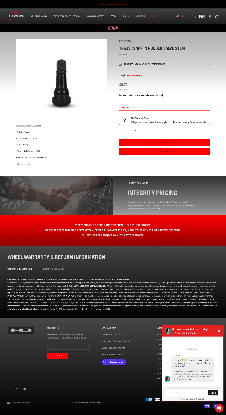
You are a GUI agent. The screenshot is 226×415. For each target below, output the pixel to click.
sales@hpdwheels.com (115, 354)
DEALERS (126, 16)
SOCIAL (113, 16)
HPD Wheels (125, 41)
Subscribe (57, 356)
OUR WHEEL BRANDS (39, 16)
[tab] (19, 270)
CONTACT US (140, 16)
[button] (202, 16)
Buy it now (164, 151)
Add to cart (164, 142)
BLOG (159, 373)
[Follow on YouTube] (24, 388)
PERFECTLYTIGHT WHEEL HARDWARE (67, 16)
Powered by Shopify (94, 403)
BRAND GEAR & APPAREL (96, 16)
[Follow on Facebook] (8, 388)
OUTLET (154, 16)
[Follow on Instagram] (16, 388)
